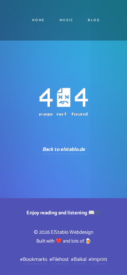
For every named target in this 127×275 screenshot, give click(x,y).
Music (66, 20)
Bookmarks (35, 259)
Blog (94, 20)
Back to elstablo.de (63, 149)
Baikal (80, 259)
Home (38, 20)
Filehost (60, 259)
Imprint (99, 259)
